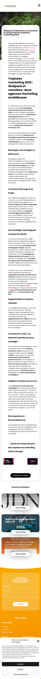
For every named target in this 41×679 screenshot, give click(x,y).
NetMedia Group (29, 48)
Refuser (20, 669)
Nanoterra (31, 50)
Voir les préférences (20, 675)
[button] (38, 641)
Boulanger (26, 58)
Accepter (20, 664)
